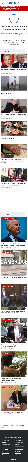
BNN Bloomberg (5, 453)
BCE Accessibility (6, 444)
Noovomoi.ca (18, 453)
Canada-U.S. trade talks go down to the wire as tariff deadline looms (13, 345)
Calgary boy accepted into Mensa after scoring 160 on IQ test (12, 413)
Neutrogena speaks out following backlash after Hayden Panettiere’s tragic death (13, 115)
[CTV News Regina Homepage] (14, 3)
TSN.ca (3, 454)
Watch (17, 40)
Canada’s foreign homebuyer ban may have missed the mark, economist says (13, 184)
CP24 (3, 451)
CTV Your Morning (9, 42)
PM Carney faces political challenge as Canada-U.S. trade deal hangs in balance (13, 244)
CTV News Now (12, 44)
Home (4, 40)
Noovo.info (17, 451)
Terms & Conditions (19, 444)
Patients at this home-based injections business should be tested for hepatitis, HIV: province (13, 161)
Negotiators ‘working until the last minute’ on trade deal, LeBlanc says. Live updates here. (14, 70)
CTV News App (5, 425)
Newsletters (22, 425)
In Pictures (22, 40)
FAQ (17, 425)
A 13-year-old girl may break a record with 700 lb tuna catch (13, 92)
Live (18, 44)
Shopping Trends (19, 42)
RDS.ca (16, 454)
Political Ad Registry (19, 446)
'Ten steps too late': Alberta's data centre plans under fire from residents (13, 312)
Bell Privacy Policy (19, 442)
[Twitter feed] (14, 432)
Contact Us (12, 425)
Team (3, 427)
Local (8, 40)
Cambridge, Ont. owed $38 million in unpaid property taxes (13, 278)
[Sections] (2, 2)
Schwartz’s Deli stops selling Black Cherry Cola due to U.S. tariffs (13, 137)
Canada (13, 40)
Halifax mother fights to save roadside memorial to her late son (12, 379)
